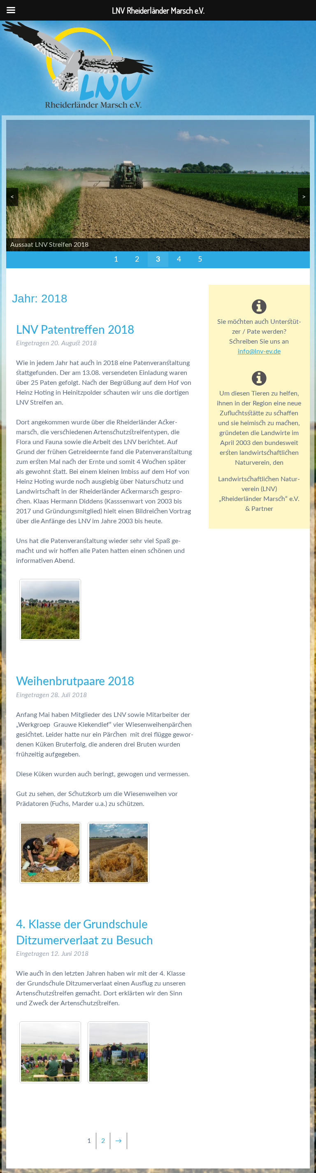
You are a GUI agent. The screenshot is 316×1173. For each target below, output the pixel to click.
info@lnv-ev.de (259, 351)
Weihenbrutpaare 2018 (75, 681)
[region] (158, 194)
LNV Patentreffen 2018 (75, 330)
